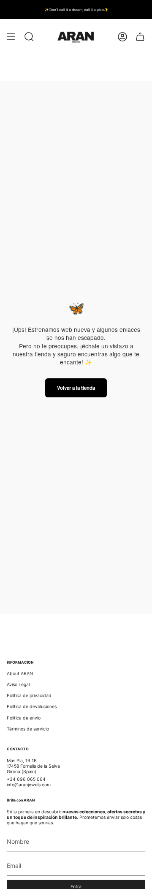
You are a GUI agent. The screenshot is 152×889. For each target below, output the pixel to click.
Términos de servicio (28, 729)
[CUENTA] (122, 37)
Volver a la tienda (76, 387)
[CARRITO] (140, 37)
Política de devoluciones (32, 706)
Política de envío (24, 718)
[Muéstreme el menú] (11, 37)
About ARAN (20, 673)
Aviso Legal (18, 684)
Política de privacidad (29, 695)
